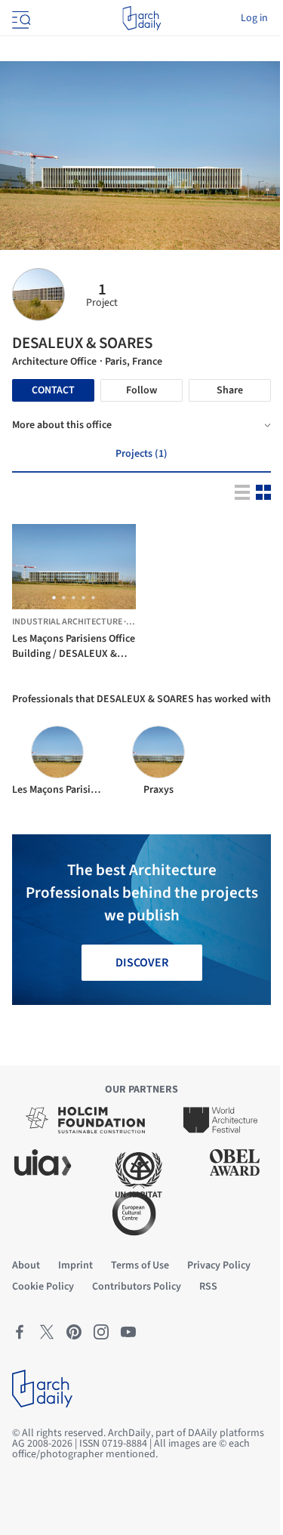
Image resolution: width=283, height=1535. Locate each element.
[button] (54, 598)
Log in (254, 18)
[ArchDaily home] (141, 18)
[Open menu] (19, 18)
